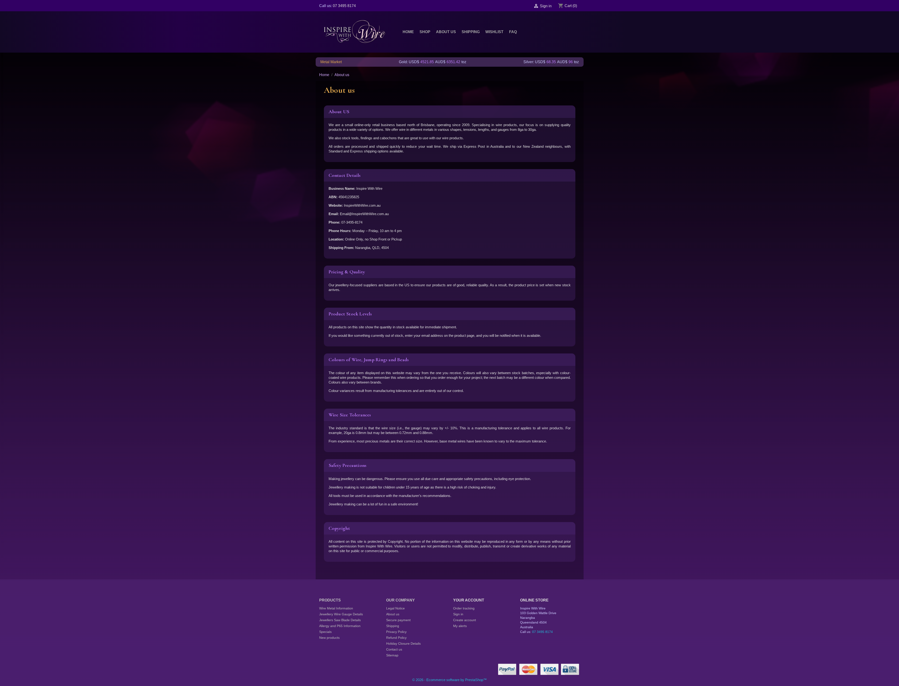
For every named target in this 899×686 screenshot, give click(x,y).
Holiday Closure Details (403, 643)
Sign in (458, 614)
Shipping (471, 32)
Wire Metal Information (336, 608)
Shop (425, 32)
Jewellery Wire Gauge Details (341, 614)
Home (408, 32)
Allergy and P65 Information (340, 626)
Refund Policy (396, 637)
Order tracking (464, 608)
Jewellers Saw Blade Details (340, 620)
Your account (468, 600)
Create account (464, 620)
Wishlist (494, 32)
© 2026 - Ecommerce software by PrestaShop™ (449, 680)
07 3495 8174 (344, 6)
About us (446, 32)
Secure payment (398, 620)
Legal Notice (395, 608)
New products (329, 637)
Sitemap (392, 655)
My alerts (460, 626)
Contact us (394, 649)
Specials (325, 632)
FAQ (513, 32)
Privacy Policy (396, 632)
